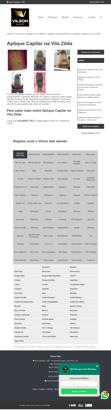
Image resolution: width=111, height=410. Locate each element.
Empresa (52, 17)
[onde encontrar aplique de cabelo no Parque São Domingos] (62, 60)
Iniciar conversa (79, 391)
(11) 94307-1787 (97, 2)
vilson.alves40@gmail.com (56, 381)
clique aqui (42, 121)
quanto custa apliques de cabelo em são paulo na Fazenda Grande (90, 87)
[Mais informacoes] (101, 17)
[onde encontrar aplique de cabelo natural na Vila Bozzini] (39, 82)
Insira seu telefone (79, 378)
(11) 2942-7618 (56, 367)
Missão (65, 17)
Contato (91, 17)
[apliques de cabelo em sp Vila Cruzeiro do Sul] (39, 60)
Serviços (77, 17)
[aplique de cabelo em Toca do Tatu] (17, 60)
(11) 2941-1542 (56, 372)
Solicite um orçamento (90, 52)
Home (41, 17)
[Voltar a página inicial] (20, 17)
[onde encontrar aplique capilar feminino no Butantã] (17, 82)
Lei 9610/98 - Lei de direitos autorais (85, 347)
